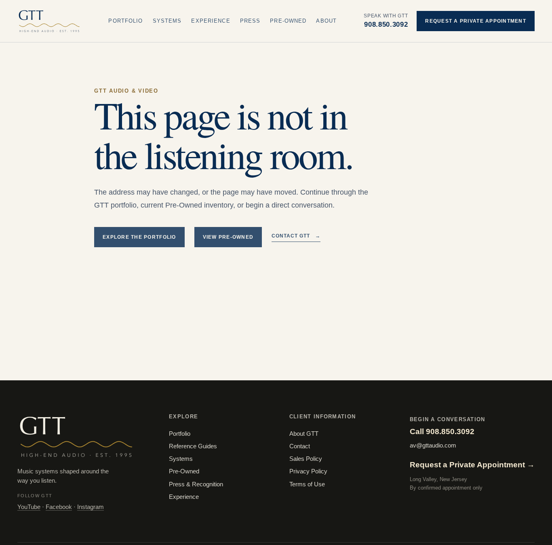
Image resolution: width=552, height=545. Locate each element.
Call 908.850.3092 (442, 431)
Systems (167, 21)
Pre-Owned (288, 21)
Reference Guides (193, 446)
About (326, 21)
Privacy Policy (308, 471)
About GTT (303, 433)
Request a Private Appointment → (472, 464)
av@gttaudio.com (433, 445)
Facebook (59, 507)
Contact (299, 446)
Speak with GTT (386, 20)
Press (250, 21)
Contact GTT (296, 236)
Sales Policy (305, 459)
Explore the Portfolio (139, 237)
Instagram (90, 507)
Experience (210, 21)
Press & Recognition (196, 484)
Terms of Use (307, 484)
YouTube (28, 507)
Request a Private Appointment (475, 21)
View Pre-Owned (228, 237)
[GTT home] (49, 21)
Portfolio (125, 21)
